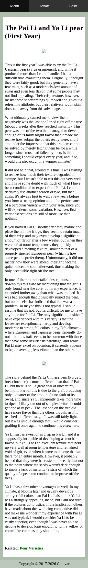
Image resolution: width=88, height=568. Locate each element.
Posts (73, 6)
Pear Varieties (31, 548)
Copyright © (44, 564)
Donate (44, 6)
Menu (14, 6)
